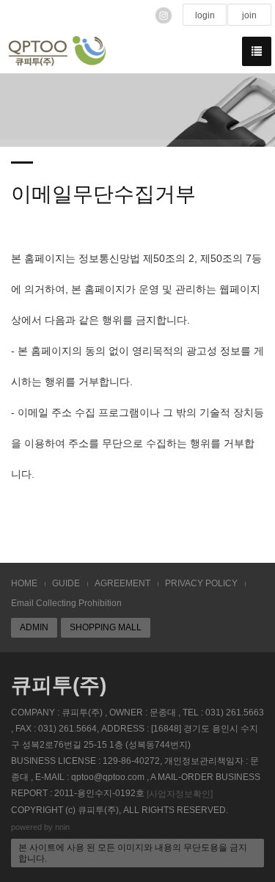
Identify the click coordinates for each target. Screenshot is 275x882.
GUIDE (66, 583)
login (205, 15)
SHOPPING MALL (106, 627)
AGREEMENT (122, 583)
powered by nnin (40, 827)
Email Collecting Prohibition (66, 603)
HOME (24, 583)
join (249, 15)
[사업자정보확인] (180, 794)
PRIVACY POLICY (201, 583)
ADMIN (34, 627)
